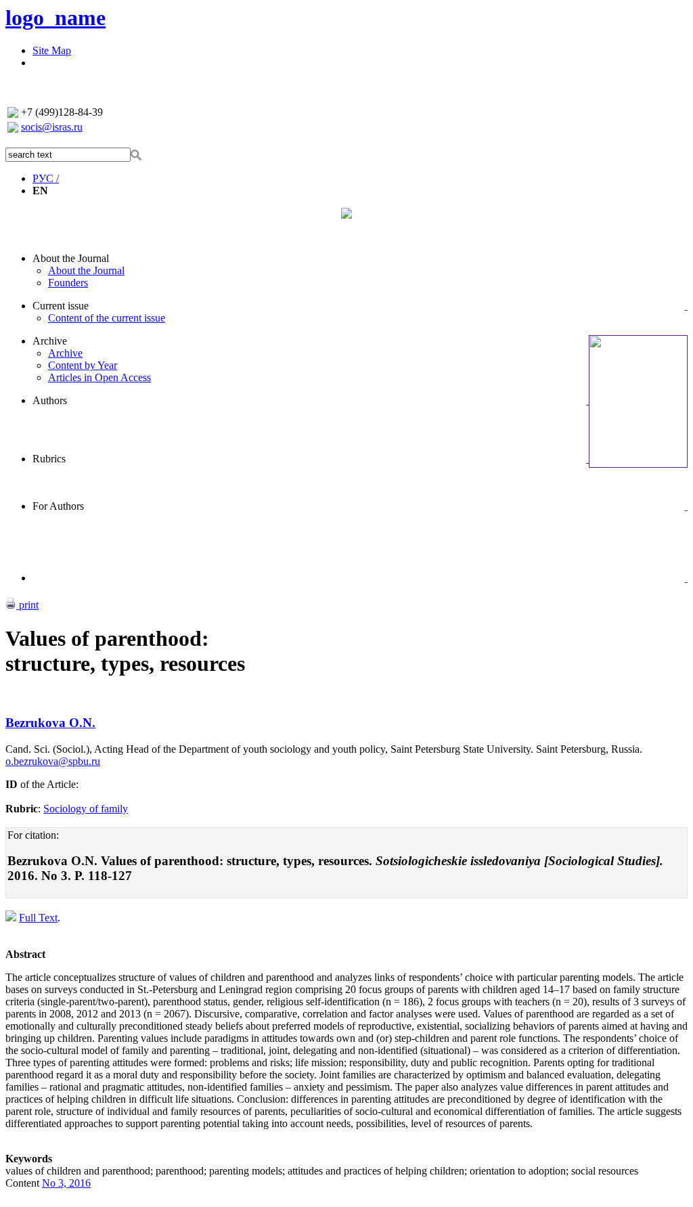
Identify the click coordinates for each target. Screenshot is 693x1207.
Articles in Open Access (99, 377)
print (27, 605)
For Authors (58, 506)
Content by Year (82, 365)
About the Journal (70, 258)
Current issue (60, 305)
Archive (49, 341)
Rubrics (49, 458)
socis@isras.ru (52, 127)
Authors (49, 400)
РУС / (45, 178)
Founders (68, 282)
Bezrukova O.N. (50, 723)
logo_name (55, 17)
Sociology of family (85, 808)
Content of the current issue (106, 318)
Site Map (51, 50)
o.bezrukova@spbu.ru (52, 761)
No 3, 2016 (66, 1183)
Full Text (38, 917)
